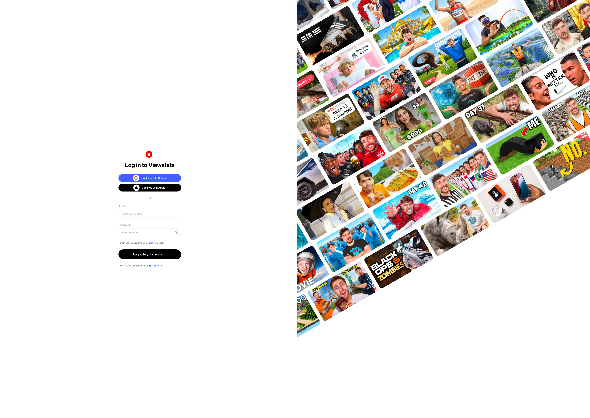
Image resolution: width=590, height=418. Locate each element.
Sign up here (154, 265)
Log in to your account (149, 254)
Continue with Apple (153, 187)
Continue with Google (154, 178)
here (151, 243)
